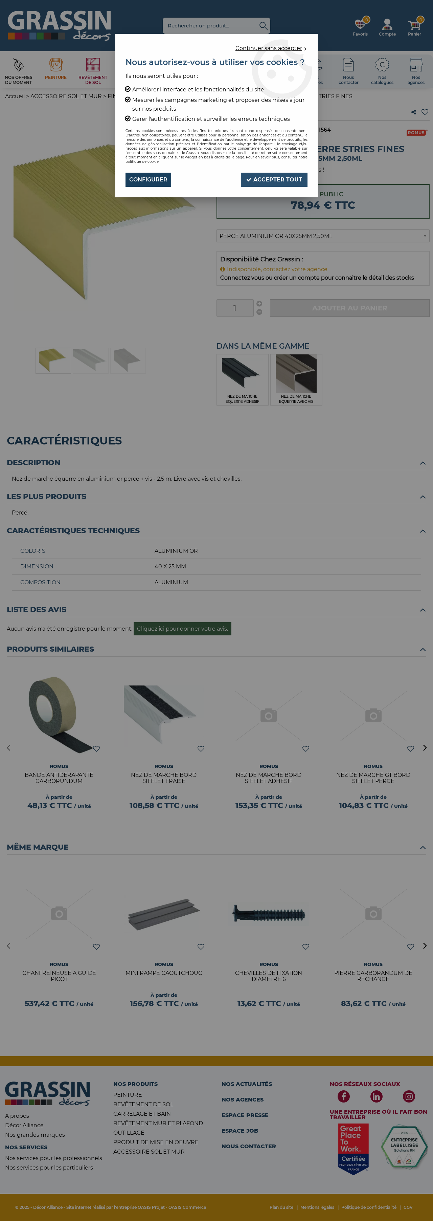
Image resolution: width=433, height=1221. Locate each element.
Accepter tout (277, 179)
